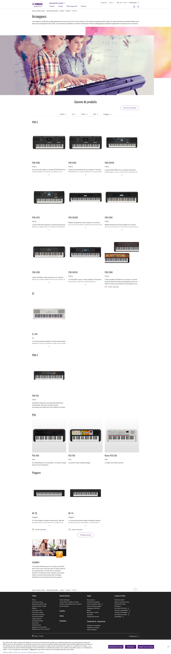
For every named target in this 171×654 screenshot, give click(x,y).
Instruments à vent (37, 610)
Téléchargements (71, 6)
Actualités (62, 611)
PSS (94, 114)
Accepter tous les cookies (146, 647)
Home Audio (35, 623)
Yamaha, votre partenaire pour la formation (70, 604)
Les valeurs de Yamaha (121, 608)
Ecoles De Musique (65, 600)
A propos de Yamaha (120, 596)
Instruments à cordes (37, 612)
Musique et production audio (39, 604)
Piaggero (106, 114)
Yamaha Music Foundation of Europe (69, 602)
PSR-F (83, 114)
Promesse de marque (120, 604)
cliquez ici (33, 649)
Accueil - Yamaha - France (38, 10)
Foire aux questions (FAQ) (94, 604)
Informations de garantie (93, 602)
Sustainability (118, 616)
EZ (73, 114)
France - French (123, 2)
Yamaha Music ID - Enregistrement (96, 621)
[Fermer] (168, 647)
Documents (90, 614)
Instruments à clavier (56, 3)
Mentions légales (8, 652)
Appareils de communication (39, 627)
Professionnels (133, 2)
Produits (52, 6)
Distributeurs (104, 2)
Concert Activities (64, 606)
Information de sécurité (93, 616)
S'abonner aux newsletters (94, 625)
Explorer (83, 6)
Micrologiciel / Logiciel (92, 612)
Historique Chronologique (121, 612)
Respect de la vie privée (20, 652)
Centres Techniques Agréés (94, 606)
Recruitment (118, 606)
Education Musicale (65, 596)
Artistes (60, 6)
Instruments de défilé (37, 616)
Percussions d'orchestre (38, 614)
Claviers (62, 10)
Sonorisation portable (37, 621)
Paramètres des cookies (116, 647)
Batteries (34, 608)
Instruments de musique (52, 10)
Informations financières (121, 614)
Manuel (89, 610)
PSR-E (62, 114)
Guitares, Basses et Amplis (39, 606)
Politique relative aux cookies (35, 652)
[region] (85, 647)
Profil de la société (119, 600)
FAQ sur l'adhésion (92, 629)
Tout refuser (130, 647)
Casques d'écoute (36, 618)
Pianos (34, 600)
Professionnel (133, 636)
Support (111, 2)
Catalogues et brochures (93, 608)
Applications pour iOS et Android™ (41, 629)
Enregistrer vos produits (93, 627)
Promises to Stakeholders (121, 610)
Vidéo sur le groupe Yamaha (122, 602)
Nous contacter (91, 600)
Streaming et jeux (36, 625)
